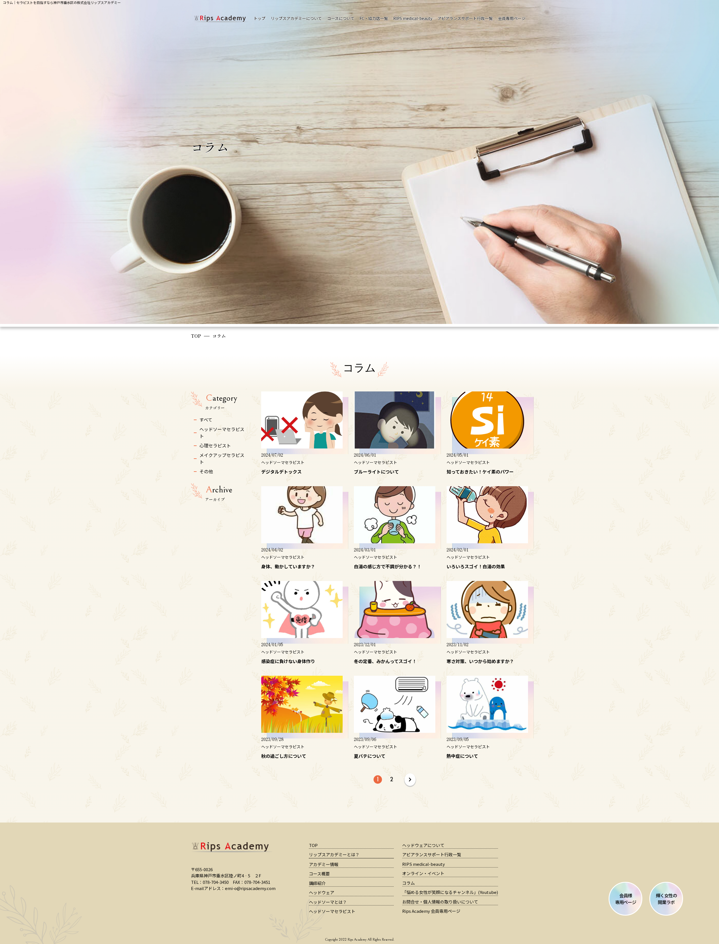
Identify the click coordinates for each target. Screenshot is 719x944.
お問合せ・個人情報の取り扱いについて (440, 902)
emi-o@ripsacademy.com (250, 888)
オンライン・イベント (423, 873)
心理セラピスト (215, 445)
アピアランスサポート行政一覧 (465, 18)
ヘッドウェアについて (423, 845)
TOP (196, 335)
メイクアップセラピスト (221, 458)
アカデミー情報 (323, 864)
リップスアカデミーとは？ (334, 854)
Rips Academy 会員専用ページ (431, 911)
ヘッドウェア (321, 892)
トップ (259, 18)
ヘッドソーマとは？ (328, 902)
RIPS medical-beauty (412, 18)
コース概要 (319, 874)
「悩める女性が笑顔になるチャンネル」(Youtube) (450, 892)
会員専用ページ (511, 18)
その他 (206, 471)
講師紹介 (317, 883)
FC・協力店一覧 (374, 18)
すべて (205, 419)
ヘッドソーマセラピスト (221, 432)
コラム (408, 883)
